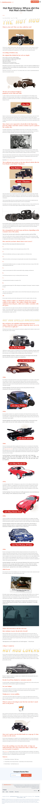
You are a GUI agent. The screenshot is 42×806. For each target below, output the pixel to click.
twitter (38, 790)
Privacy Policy (37, 796)
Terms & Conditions (20, 797)
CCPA (24, 797)
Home (4, 15)
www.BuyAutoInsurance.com (14, 796)
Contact (7, 791)
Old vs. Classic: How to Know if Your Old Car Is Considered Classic (19, 159)
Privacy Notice (11, 791)
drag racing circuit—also (8, 448)
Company (5, 789)
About (3, 791)
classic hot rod (6, 751)
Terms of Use (28, 777)
